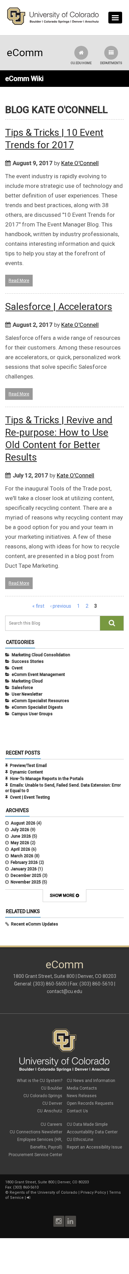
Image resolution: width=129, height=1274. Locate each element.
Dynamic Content (26, 772)
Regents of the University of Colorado (43, 1192)
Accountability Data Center (92, 1132)
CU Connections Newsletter (36, 1132)
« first (38, 606)
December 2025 (26, 875)
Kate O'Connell (80, 163)
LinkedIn (70, 1221)
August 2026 (23, 823)
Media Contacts (82, 1088)
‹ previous (60, 606)
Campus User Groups (32, 713)
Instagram (58, 1221)
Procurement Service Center (35, 1154)
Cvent (17, 668)
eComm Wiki (24, 78)
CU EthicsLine (80, 1139)
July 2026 (20, 829)
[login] (28, 1197)
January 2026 (24, 869)
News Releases (82, 1095)
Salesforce (22, 687)
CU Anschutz (49, 1111)
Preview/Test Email (28, 765)
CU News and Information (91, 1080)
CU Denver (52, 1103)
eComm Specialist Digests (37, 707)
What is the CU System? (39, 1080)
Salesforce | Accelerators (58, 306)
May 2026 (20, 842)
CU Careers (51, 1124)
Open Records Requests (90, 1103)
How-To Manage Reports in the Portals (47, 778)
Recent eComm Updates (34, 924)
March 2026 (22, 855)
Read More (19, 280)
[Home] (53, 23)
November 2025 (26, 882)
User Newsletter (27, 694)
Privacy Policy (93, 1192)
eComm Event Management (38, 674)
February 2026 (24, 862)
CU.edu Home (81, 63)
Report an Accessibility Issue (94, 1147)
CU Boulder (51, 1088)
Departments (111, 63)
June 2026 (21, 836)
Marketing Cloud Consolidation (41, 655)
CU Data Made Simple (87, 1124)
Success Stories (28, 661)
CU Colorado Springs (42, 1095)
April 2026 (20, 849)
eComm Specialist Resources (40, 700)
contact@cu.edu (64, 991)
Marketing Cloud (27, 681)
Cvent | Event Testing (30, 797)
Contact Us (77, 1111)
